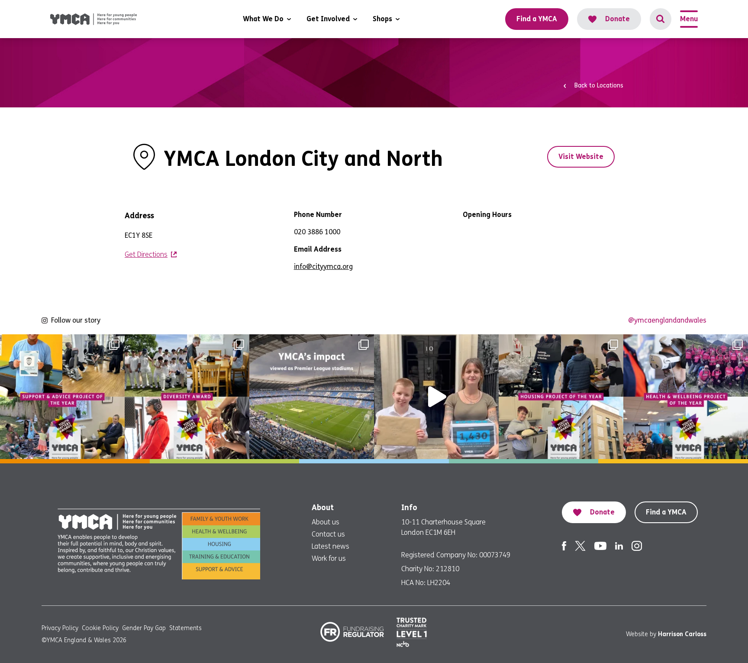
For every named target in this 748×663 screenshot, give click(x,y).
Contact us (328, 534)
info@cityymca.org (323, 266)
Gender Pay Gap (144, 628)
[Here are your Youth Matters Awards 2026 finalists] (62, 396)
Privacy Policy (60, 628)
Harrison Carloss (682, 634)
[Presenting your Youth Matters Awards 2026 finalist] (187, 396)
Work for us (329, 558)
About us (325, 522)
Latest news (330, 546)
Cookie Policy (100, 628)
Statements (185, 628)
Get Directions (146, 254)
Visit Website (580, 156)
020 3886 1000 (317, 232)
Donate (617, 19)
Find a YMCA (666, 512)
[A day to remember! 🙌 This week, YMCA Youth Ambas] (436, 396)
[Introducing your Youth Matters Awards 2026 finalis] (561, 396)
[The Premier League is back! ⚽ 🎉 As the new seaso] (311, 396)
